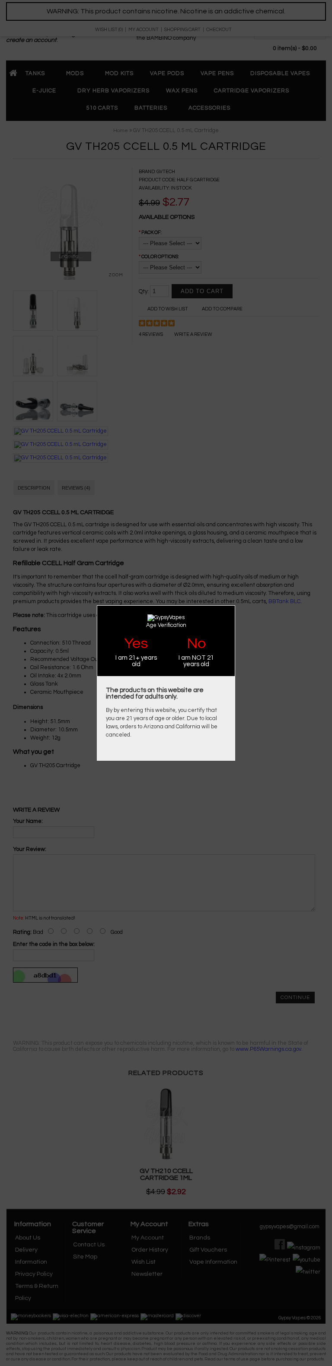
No (196, 643)
